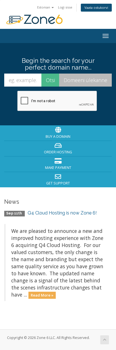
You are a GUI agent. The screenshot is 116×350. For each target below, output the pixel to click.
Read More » (42, 295)
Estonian (44, 7)
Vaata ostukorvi (96, 7)
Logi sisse (65, 7)
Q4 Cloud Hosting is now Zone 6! (62, 213)
